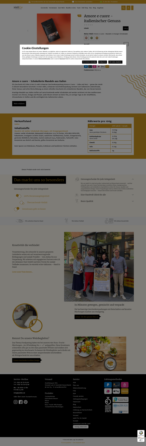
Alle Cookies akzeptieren (115, 62)
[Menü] (143, 431)
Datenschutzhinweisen (44, 58)
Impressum (62, 58)
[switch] (141, 440)
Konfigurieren (102, 62)
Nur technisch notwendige (89, 62)
